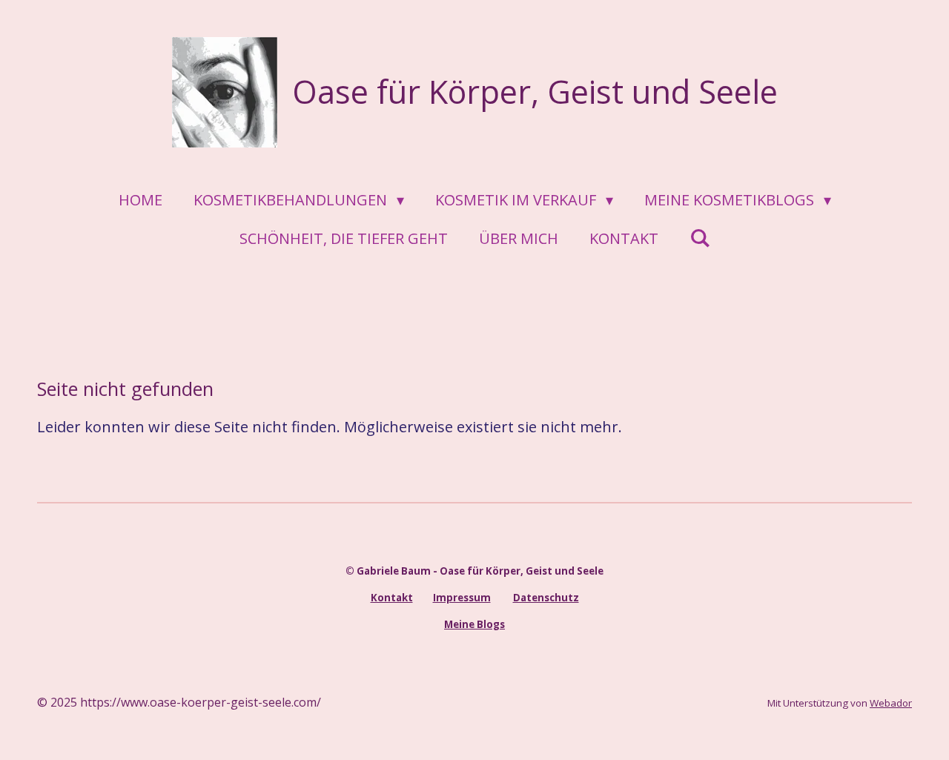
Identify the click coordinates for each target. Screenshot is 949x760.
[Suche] (700, 237)
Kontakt (392, 597)
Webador (891, 703)
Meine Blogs (474, 624)
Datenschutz (546, 597)
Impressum (462, 597)
